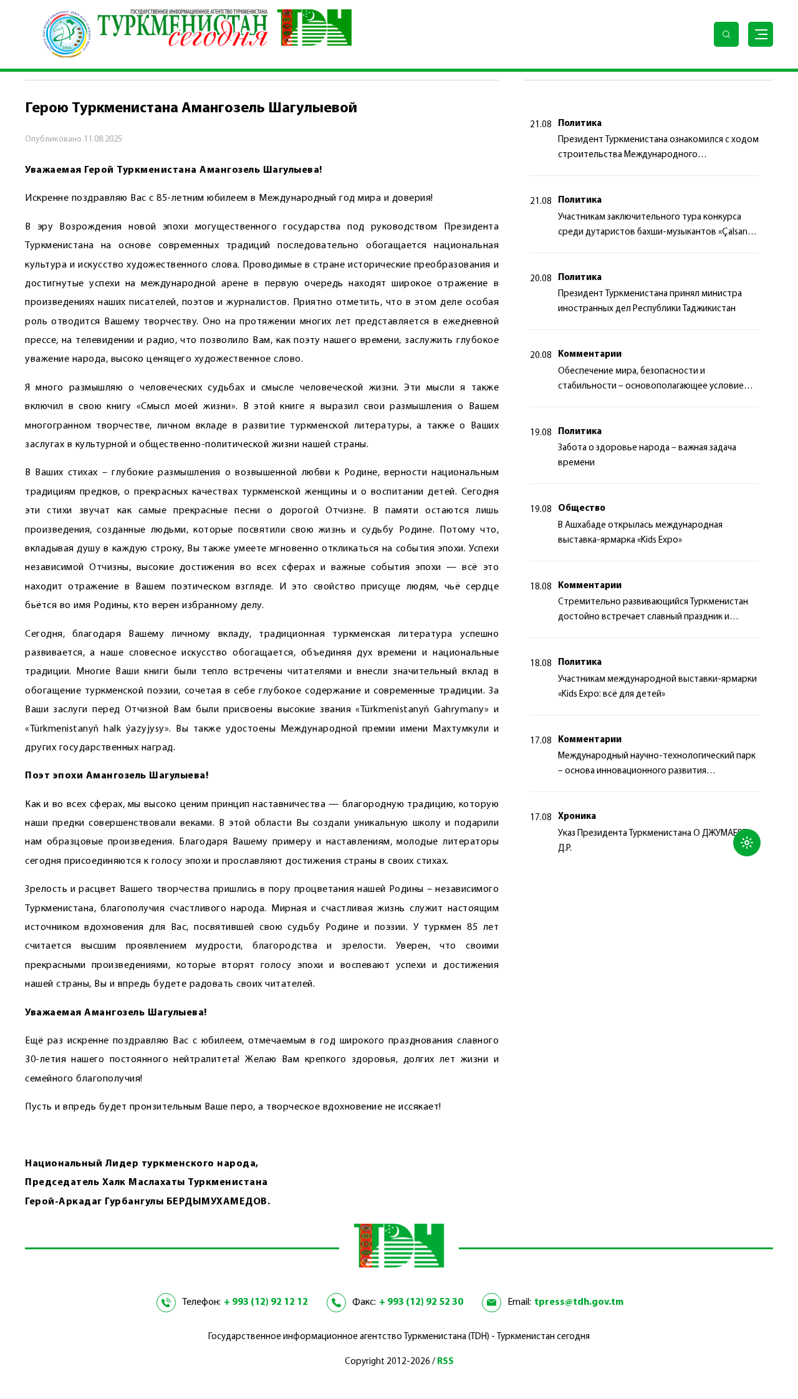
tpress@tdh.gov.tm (578, 1302)
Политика (580, 123)
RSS (445, 1362)
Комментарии (590, 354)
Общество (581, 508)
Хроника (577, 816)
